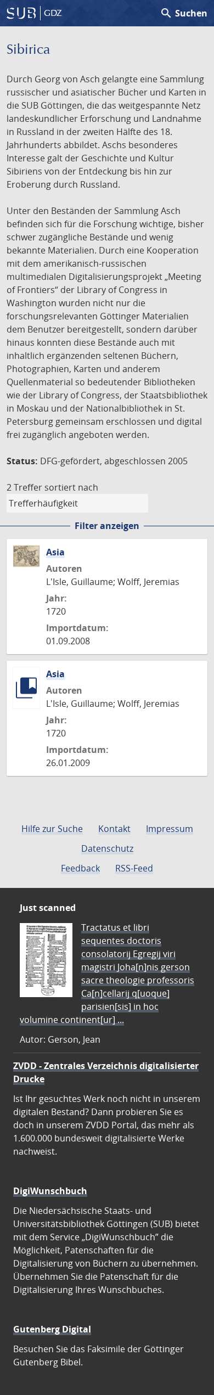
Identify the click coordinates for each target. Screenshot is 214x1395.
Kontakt (114, 829)
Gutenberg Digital (52, 1329)
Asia (55, 552)
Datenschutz (107, 848)
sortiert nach (71, 487)
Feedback (80, 868)
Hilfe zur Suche (52, 829)
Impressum (169, 829)
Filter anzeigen (107, 526)
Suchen (183, 13)
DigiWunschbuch (50, 1191)
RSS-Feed (134, 868)
